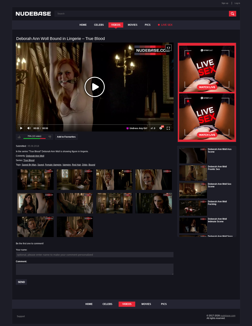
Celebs (99, 24)
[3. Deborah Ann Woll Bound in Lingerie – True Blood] (114, 179)
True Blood (28, 160)
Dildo (84, 164)
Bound (92, 164)
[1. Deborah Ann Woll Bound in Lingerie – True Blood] (35, 179)
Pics (148, 24)
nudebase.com (227, 315)
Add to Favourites (66, 137)
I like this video (19, 137)
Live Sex (166, 24)
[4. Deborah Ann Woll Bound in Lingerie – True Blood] (154, 179)
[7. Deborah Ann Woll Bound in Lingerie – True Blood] (114, 203)
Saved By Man (29, 164)
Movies (132, 24)
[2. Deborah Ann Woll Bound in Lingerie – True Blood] (75, 179)
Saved (40, 164)
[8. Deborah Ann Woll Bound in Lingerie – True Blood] (154, 203)
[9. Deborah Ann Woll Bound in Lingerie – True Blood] (35, 227)
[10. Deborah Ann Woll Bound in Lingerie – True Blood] (75, 227)
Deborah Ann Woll (35, 156)
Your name (21, 250)
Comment (21, 261)
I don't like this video (50, 137)
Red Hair (76, 164)
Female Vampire (53, 164)
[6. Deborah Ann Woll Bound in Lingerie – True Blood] (75, 203)
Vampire (67, 164)
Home (83, 24)
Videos (115, 24)
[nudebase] (33, 14)
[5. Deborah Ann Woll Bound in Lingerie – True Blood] (35, 203)
